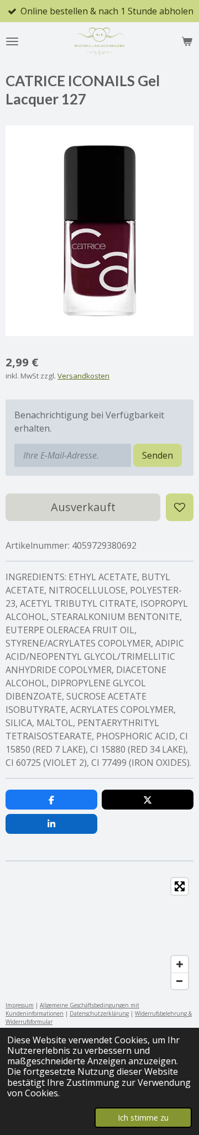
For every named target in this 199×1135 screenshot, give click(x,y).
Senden (157, 455)
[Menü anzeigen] (12, 41)
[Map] (99, 934)
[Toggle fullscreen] (179, 886)
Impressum (20, 1005)
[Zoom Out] (179, 981)
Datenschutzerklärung (99, 1013)
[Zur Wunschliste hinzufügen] (179, 507)
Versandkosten (83, 376)
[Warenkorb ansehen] (187, 41)
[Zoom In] (179, 964)
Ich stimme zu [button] (143, 1117)
